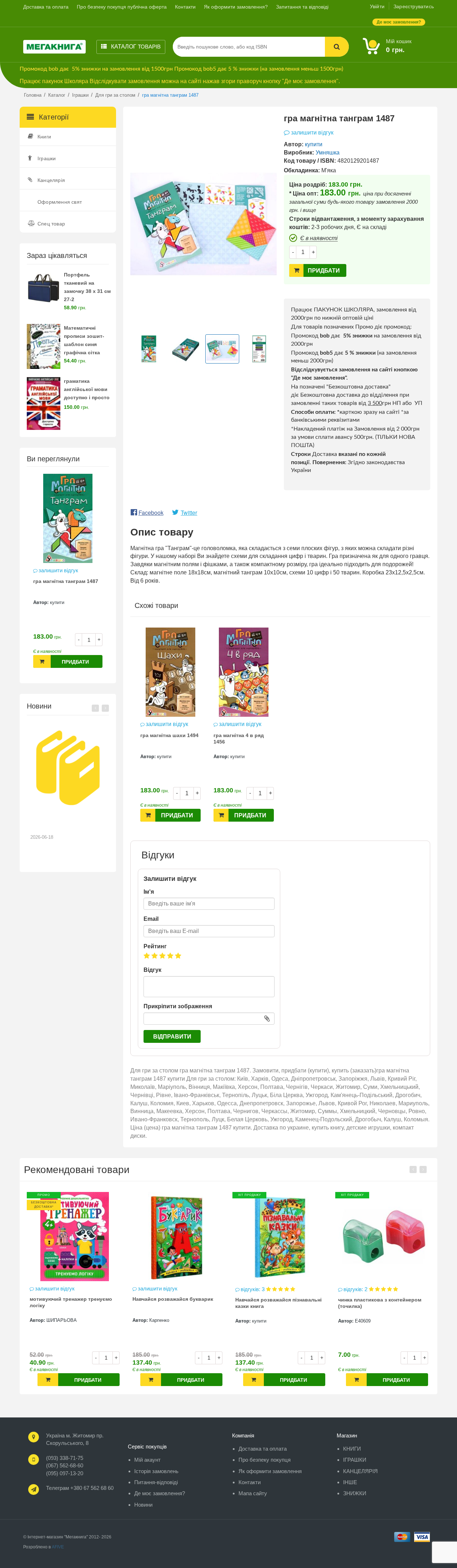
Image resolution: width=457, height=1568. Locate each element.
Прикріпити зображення (178, 1006)
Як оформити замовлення (270, 1471)
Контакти (185, 7)
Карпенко (56, 1320)
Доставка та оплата (46, 7)
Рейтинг (155, 946)
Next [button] (105, 708)
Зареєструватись (413, 6)
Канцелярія (51, 180)
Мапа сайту (252, 1493)
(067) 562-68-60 (64, 1465)
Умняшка (328, 152)
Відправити (172, 1037)
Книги (44, 136)
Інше (350, 1482)
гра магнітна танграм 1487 (65, 581)
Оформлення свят (59, 202)
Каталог (135, 47)
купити (57, 602)
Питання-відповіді (156, 1482)
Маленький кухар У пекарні (372, 1299)
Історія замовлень (156, 1471)
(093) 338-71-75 (64, 1458)
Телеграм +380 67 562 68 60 (80, 1488)
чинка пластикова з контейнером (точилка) (276, 1303)
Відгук (152, 970)
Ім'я (149, 892)
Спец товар (51, 224)
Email (151, 919)
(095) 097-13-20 (64, 1473)
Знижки (354, 1493)
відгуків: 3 (150, 1289)
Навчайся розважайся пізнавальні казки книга (175, 1303)
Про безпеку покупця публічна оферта (122, 7)
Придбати (75, 662)
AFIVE (58, 1546)
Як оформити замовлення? (236, 7)
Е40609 (260, 1321)
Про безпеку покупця (264, 1460)
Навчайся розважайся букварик (70, 1299)
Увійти (377, 6)
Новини (143, 1505)
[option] (68, 574)
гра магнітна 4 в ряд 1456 (239, 738)
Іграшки (46, 158)
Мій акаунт (147, 1460)
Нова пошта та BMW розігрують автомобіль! (63, 823)
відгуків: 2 (253, 1289)
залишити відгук (58, 570)
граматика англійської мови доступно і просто (87, 389)
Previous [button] (95, 708)
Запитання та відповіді (302, 7)
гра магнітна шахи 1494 (169, 735)
